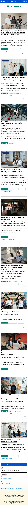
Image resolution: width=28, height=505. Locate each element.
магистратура (4, 51)
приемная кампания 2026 (7, 95)
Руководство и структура (6, 478)
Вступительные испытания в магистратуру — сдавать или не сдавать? (11, 171)
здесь (13, 496)
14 (6, 470)
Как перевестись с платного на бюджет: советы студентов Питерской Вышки (11, 353)
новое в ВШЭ (11, 237)
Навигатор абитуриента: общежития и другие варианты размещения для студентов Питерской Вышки (13, 32)
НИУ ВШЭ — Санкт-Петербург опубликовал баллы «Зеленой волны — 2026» (13, 123)
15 (8, 470)
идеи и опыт (11, 369)
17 (12, 470)
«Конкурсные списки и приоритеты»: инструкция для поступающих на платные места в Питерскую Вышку (13, 79)
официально (16, 48)
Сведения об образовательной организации (9, 476)
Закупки (2, 486)
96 (18, 470)
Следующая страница (13, 465)
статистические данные (18, 281)
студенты (11, 48)
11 (22, 468)
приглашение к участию (13, 189)
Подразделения (4, 480)
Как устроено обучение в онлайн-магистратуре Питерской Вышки (12, 266)
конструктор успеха (13, 322)
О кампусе (4, 475)
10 (20, 468)
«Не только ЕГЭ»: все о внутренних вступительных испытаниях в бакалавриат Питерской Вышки (12, 397)
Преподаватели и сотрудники (7, 481)
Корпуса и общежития (5, 485)
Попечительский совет (5, 483)
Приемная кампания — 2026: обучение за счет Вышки (10, 440)
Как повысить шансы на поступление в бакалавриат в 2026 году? (13, 311)
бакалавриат (22, 48)
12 (2, 470)
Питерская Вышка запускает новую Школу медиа (12, 218)
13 (4, 470)
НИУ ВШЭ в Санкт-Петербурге (9, 1)
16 (10, 470)
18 (14, 470)
